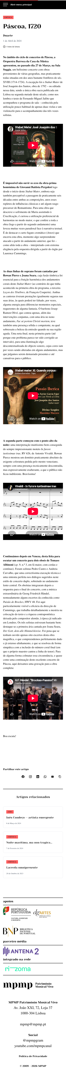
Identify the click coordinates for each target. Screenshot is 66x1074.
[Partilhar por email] (52, 777)
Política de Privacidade (33, 1056)
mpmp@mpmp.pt (33, 1024)
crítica (8, 17)
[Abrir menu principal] (17, 4)
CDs (10, 811)
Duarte (8, 35)
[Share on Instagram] (30, 777)
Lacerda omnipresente (22, 867)
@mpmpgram (33, 1040)
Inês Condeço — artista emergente (30, 817)
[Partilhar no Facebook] (23, 777)
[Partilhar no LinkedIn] (38, 777)
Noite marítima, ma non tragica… (29, 842)
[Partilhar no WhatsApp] (45, 777)
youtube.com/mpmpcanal (33, 1045)
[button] (60, 777)
